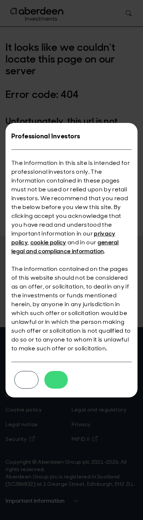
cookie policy (48, 242)
